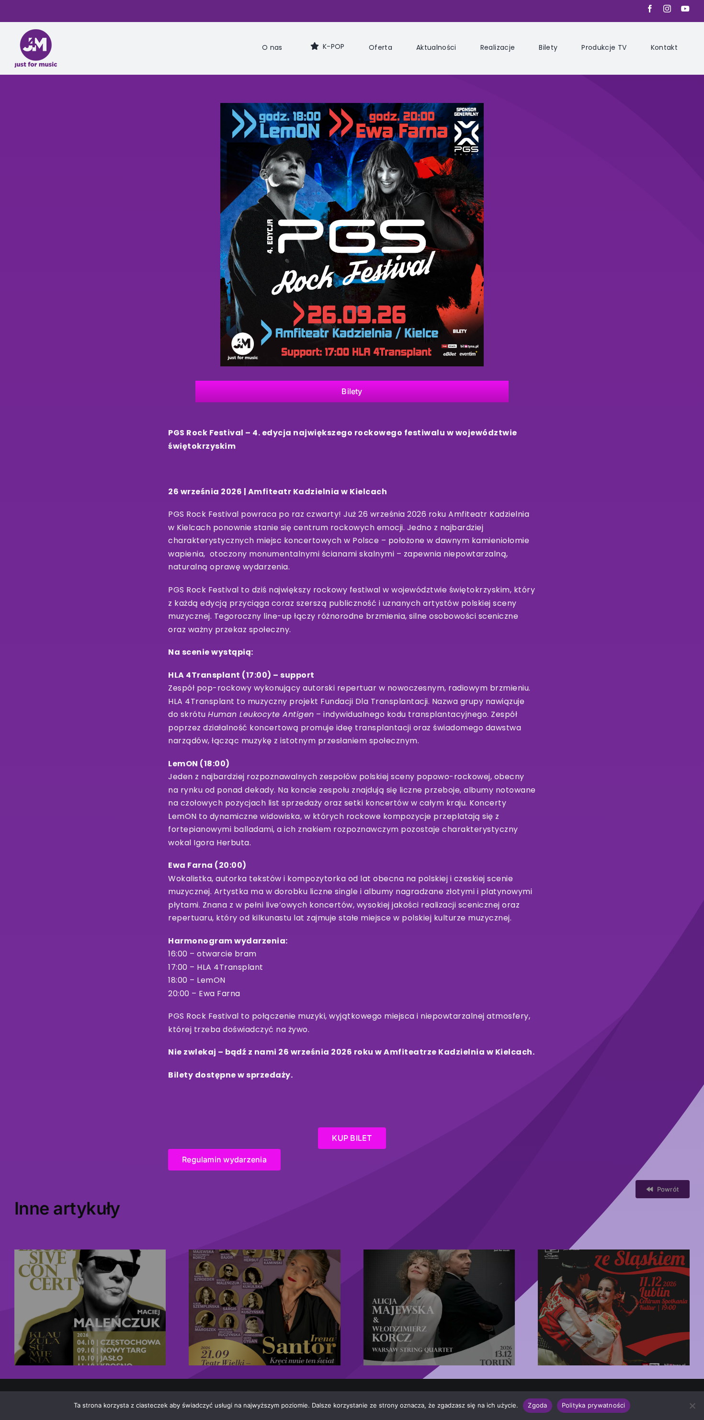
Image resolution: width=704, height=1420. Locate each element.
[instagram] (667, 8)
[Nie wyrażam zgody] (692, 1405)
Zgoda (537, 1405)
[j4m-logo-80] (35, 34)
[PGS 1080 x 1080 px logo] (352, 107)
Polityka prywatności (593, 1405)
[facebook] (650, 8)
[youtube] (685, 8)
